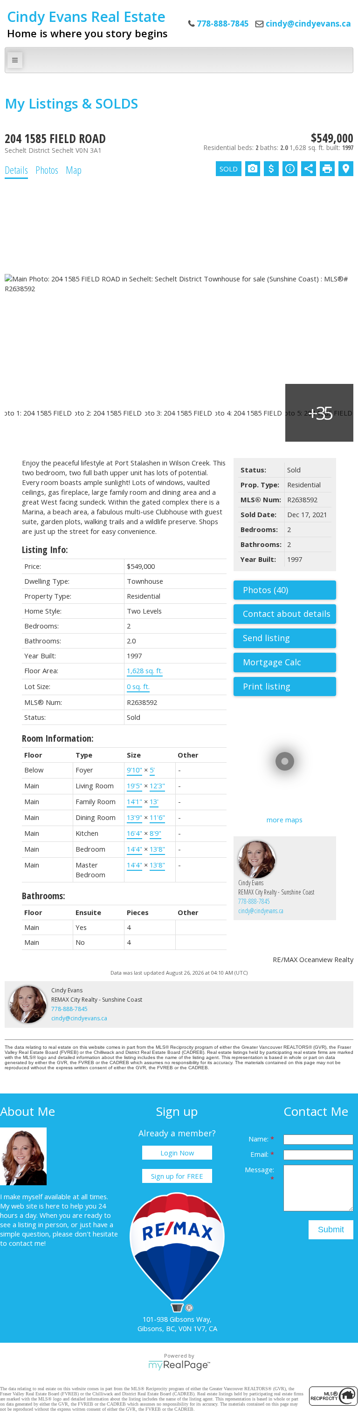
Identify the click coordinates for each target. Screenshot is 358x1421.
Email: (260, 1154)
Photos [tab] (46, 170)
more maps (285, 819)
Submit (331, 1229)
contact (21, 1243)
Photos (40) (265, 589)
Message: (259, 1169)
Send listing (266, 637)
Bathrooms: (43, 895)
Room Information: (58, 738)
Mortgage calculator (289, 662)
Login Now (177, 1152)
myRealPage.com (179, 1365)
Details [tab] (16, 170)
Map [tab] (74, 170)
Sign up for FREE (177, 1176)
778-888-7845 (254, 901)
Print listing (266, 686)
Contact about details (286, 613)
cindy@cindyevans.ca (308, 23)
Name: (259, 1138)
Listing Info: (45, 549)
